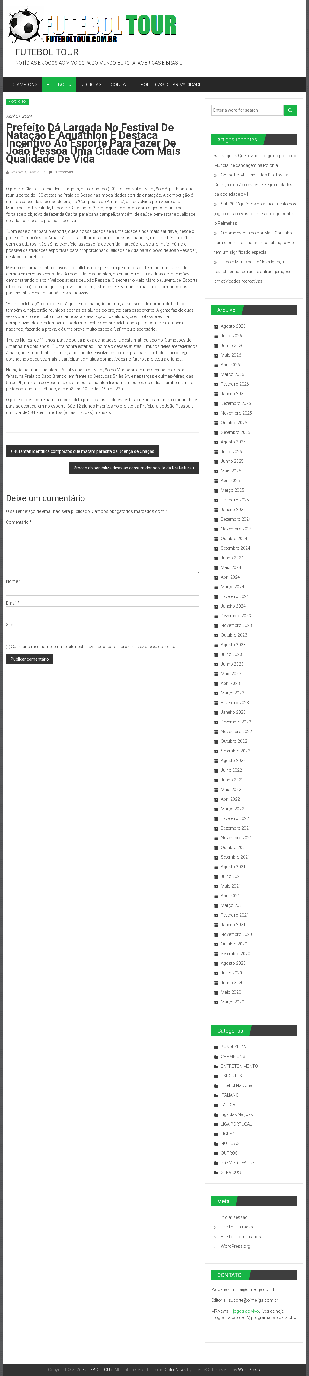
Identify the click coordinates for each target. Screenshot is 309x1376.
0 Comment (63, 172)
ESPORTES (17, 102)
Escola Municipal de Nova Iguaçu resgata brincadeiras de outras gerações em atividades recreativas (252, 271)
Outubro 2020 (234, 944)
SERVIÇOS (231, 1172)
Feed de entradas (237, 1227)
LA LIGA (228, 1104)
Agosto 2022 (233, 760)
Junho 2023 (232, 664)
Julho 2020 (231, 973)
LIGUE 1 (228, 1133)
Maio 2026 (231, 355)
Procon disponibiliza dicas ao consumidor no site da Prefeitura (133, 468)
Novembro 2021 (236, 837)
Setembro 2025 (235, 432)
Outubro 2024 (234, 538)
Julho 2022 (231, 770)
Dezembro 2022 (236, 722)
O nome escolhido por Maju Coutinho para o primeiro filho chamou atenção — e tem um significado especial (254, 242)
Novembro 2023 (236, 625)
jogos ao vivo (246, 1311)
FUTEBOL (57, 84)
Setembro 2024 (235, 548)
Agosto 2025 (233, 442)
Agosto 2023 (233, 644)
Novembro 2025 (236, 413)
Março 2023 (232, 693)
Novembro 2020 (236, 934)
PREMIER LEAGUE (238, 1162)
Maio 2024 (231, 567)
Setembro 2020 (235, 953)
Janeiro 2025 (233, 509)
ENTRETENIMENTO (239, 1066)
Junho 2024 (232, 557)
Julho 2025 (231, 451)
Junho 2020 (232, 982)
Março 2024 (232, 586)
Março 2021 (232, 905)
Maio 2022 (231, 789)
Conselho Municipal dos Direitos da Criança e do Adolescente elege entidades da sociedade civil (253, 185)
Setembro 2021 (235, 857)
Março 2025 (232, 490)
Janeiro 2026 (233, 393)
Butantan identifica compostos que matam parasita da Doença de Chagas (84, 451)
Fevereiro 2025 (235, 499)
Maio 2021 (231, 886)
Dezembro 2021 (236, 828)
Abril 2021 (230, 895)
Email (13, 603)
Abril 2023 (230, 683)
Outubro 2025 (234, 422)
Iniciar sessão (234, 1217)
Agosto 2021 (233, 866)
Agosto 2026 (233, 326)
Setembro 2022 (235, 750)
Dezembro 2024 (236, 519)
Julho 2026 (231, 335)
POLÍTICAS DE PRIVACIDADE (171, 84)
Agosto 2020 (233, 963)
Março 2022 (232, 808)
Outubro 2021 (234, 847)
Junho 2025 (232, 461)
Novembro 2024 (236, 528)
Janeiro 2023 (233, 712)
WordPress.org (235, 1246)
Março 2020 (232, 1001)
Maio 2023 (231, 673)
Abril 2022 (230, 799)
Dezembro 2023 (236, 615)
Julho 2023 (231, 654)
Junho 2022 (232, 779)
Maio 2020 (231, 992)
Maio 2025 (231, 471)
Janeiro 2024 (233, 606)
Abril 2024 (230, 577)
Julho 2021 (231, 876)
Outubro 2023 (234, 635)
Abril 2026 (230, 364)
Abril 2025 (230, 480)
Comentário (19, 522)
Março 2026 (232, 374)
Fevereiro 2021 (235, 915)
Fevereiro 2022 (235, 818)
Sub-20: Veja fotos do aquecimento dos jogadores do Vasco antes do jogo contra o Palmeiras (255, 214)
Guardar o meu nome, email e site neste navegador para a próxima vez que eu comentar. (94, 646)
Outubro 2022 (234, 741)
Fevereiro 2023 (235, 702)
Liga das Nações (237, 1114)
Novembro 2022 (236, 731)
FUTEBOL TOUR (46, 52)
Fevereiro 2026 (235, 384)
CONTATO (121, 84)
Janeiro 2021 (233, 924)
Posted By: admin (25, 172)
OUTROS (229, 1153)
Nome (13, 581)
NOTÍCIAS (91, 84)
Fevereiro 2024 (235, 596)
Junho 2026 (232, 345)
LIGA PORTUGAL (236, 1124)
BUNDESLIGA (233, 1046)
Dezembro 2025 (236, 403)
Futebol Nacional (237, 1085)
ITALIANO (230, 1095)
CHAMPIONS (24, 84)
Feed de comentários (241, 1236)
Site (9, 624)
